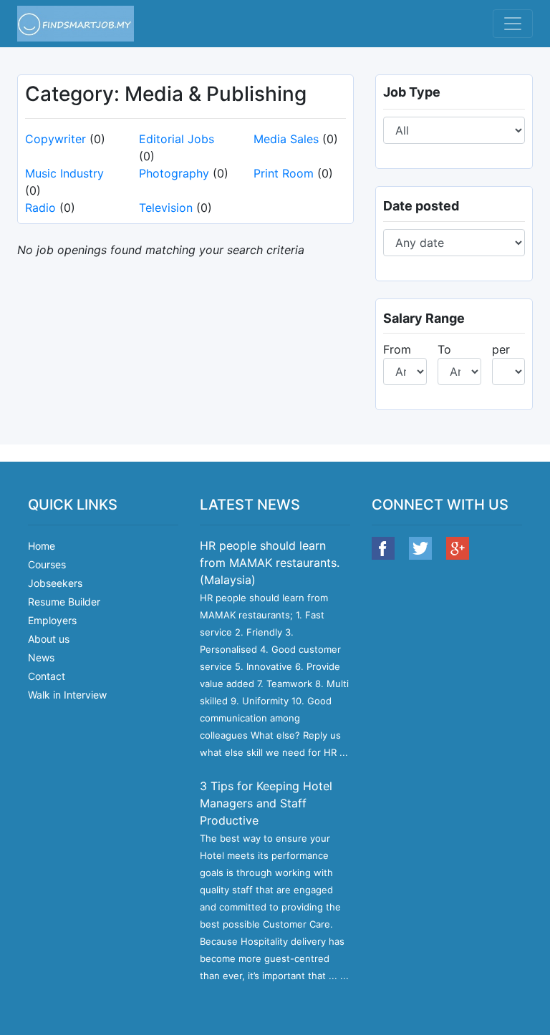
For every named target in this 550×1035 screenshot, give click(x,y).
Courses (47, 564)
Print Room (284, 173)
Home (41, 546)
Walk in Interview (67, 695)
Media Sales (286, 139)
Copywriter (55, 139)
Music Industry (64, 173)
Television (166, 207)
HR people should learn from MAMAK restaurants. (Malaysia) (269, 562)
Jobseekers (55, 583)
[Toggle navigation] (513, 23)
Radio (40, 207)
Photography (174, 173)
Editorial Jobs (176, 139)
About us (48, 639)
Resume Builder (64, 602)
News (41, 657)
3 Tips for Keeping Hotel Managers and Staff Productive (266, 803)
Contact (46, 676)
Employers (52, 620)
